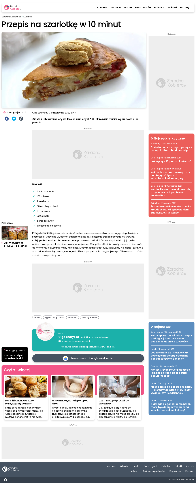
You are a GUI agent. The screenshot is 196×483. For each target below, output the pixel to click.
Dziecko (159, 7)
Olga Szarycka (68, 337)
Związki (172, 7)
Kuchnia (102, 7)
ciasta (37, 317)
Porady (184, 7)
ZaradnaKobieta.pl (11, 16)
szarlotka (72, 317)
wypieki (48, 317)
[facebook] (7, 119)
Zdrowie (115, 7)
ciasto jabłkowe (89, 317)
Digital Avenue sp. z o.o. (104, 347)
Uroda (128, 7)
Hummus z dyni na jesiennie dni (13, 357)
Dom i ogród (143, 7)
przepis (60, 317)
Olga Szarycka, (40, 112)
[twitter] (14, 119)
